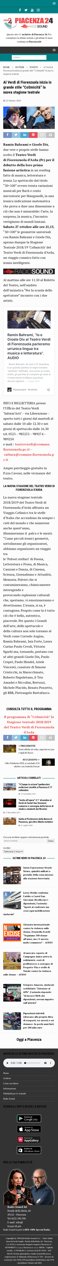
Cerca (50, 841)
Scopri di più (14, 1226)
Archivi (6, 847)
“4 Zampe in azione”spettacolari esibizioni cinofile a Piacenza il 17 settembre (35, 787)
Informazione (9, 1088)
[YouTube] (32, 10)
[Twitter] (26, 10)
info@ (19, 1222)
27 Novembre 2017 (12, 812)
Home (6, 1073)
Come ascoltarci (10, 1083)
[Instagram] (38, 10)
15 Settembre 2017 (28, 794)
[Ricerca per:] (29, 57)
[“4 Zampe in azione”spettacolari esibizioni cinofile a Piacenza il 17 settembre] (9, 786)
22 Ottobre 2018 (13, 100)
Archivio (7, 1078)
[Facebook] (20, 10)
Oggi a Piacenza (29, 1039)
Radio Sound (9, 1098)
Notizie (19, 67)
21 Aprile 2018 (26, 825)
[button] (53, 3)
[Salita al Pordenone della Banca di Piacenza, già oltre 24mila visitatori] (9, 821)
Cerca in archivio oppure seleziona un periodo (26, 837)
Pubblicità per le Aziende (14, 1093)
